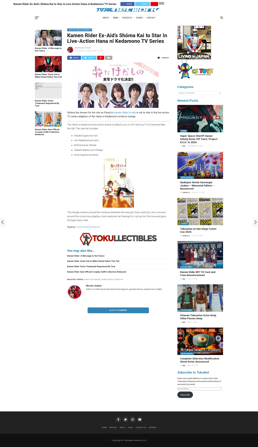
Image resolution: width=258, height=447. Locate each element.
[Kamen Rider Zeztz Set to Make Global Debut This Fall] (48, 71)
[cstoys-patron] (196, 80)
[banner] (194, 58)
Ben (183, 146)
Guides (139, 18)
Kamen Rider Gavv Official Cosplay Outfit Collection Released (47, 132)
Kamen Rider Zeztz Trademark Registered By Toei (47, 103)
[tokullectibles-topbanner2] (118, 245)
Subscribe (185, 394)
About (106, 18)
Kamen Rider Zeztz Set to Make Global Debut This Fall (48, 75)
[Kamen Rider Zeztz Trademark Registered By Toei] (48, 97)
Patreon (152, 427)
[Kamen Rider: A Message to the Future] (48, 45)
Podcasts (127, 18)
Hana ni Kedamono (92, 279)
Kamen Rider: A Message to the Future (48, 49)
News (115, 18)
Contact (151, 18)
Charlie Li (186, 192)
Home (104, 427)
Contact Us (140, 427)
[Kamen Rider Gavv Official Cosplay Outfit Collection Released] (48, 126)
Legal (130, 427)
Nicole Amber (84, 48)
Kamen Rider (107, 279)
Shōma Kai (118, 279)
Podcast (113, 427)
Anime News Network (88, 227)
